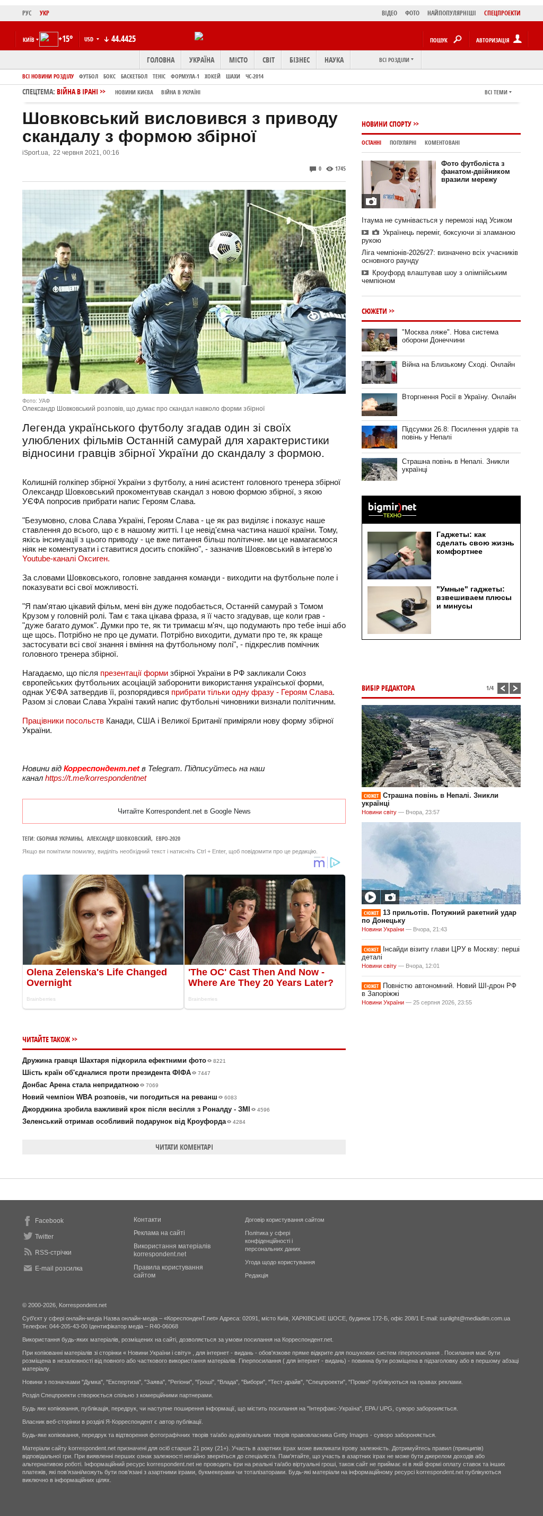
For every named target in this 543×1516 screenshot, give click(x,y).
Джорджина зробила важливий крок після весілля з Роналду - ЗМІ (146, 1109)
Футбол (88, 76)
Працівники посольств (63, 720)
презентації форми (134, 672)
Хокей (213, 76)
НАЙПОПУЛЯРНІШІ (451, 12)
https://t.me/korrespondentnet (95, 777)
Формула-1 (185, 76)
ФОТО (412, 12)
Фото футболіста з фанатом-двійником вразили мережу (475, 171)
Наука (334, 60)
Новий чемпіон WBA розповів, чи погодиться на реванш (129, 1097)
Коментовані (442, 142)
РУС (27, 12)
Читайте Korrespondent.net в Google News (184, 811)
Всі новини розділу (48, 76)
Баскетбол (134, 76)
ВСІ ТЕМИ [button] (496, 92)
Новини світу (379, 812)
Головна (160, 60)
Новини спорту (386, 124)
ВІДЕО (389, 12)
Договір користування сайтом (285, 1220)
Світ (268, 60)
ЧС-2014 (255, 76)
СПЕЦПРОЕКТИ (502, 12)
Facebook (49, 1220)
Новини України (383, 929)
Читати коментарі (184, 1147)
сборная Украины (59, 838)
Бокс (109, 76)
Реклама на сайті (159, 1233)
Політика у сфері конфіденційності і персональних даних (273, 1241)
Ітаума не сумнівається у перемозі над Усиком (437, 220)
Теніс (159, 76)
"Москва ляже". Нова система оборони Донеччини (450, 336)
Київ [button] (28, 39)
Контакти (147, 1219)
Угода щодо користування (280, 1262)
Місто (238, 60)
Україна (201, 60)
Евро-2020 (168, 838)
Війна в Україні (180, 92)
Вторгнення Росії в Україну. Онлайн (459, 397)
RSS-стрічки (53, 1252)
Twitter (44, 1236)
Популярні (403, 142)
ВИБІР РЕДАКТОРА (388, 688)
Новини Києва (134, 92)
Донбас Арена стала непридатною (90, 1085)
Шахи (233, 76)
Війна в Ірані (128, 91)
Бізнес (300, 60)
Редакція (256, 1275)
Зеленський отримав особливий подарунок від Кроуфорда (134, 1121)
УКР (44, 12)
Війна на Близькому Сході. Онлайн (458, 364)
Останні (371, 142)
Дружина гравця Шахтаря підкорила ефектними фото (124, 1060)
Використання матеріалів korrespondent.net (172, 1250)
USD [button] (89, 39)
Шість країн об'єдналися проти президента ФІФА (116, 1073)
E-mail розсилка (59, 1268)
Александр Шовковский (119, 838)
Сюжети (374, 311)
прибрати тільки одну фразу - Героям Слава (251, 692)
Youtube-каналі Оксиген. (66, 558)
